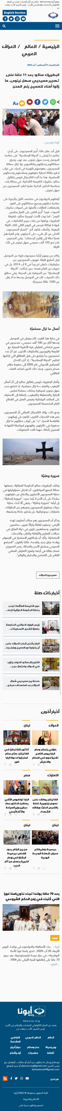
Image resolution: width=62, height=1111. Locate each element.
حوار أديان (15, 1047)
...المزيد (54, 963)
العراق (9, 46)
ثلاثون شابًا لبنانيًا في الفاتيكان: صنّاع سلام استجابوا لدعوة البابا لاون (16, 755)
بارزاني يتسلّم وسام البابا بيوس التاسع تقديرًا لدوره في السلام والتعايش (45, 755)
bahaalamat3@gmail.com (45, 1069)
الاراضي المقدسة (15, 1039)
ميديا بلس (24, 1105)
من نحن (54, 1079)
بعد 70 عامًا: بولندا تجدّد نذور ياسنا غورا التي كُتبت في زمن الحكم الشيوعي (31, 896)
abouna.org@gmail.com (34, 1065)
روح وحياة (50, 1047)
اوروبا (55, 938)
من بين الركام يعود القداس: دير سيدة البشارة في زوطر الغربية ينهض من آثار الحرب (17, 857)
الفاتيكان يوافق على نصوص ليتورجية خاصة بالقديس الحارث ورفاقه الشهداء (45, 805)
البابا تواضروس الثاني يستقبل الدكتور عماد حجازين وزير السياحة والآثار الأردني (17, 805)
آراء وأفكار (15, 1053)
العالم (50, 1037)
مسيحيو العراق (48, 575)
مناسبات (33, 1053)
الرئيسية (50, 46)
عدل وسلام (33, 1047)
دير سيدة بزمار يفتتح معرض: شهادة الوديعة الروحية (45, 853)
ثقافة (50, 1053)
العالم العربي (29, 50)
